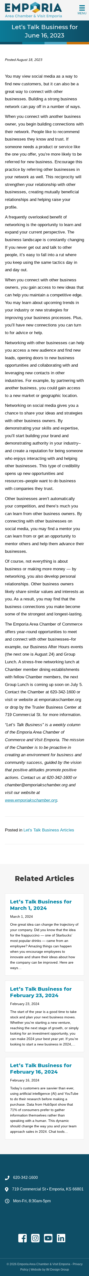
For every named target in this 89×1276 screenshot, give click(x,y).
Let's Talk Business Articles (48, 830)
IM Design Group (57, 1269)
